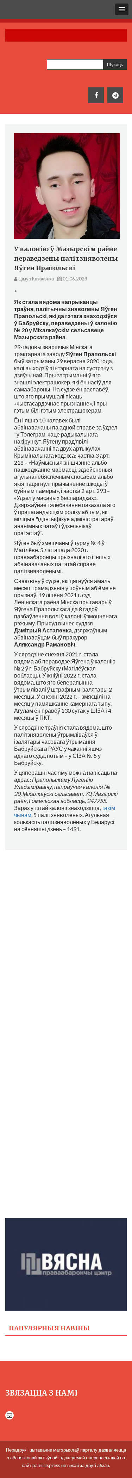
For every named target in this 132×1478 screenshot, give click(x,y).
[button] (121, 9)
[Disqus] (66, 945)
